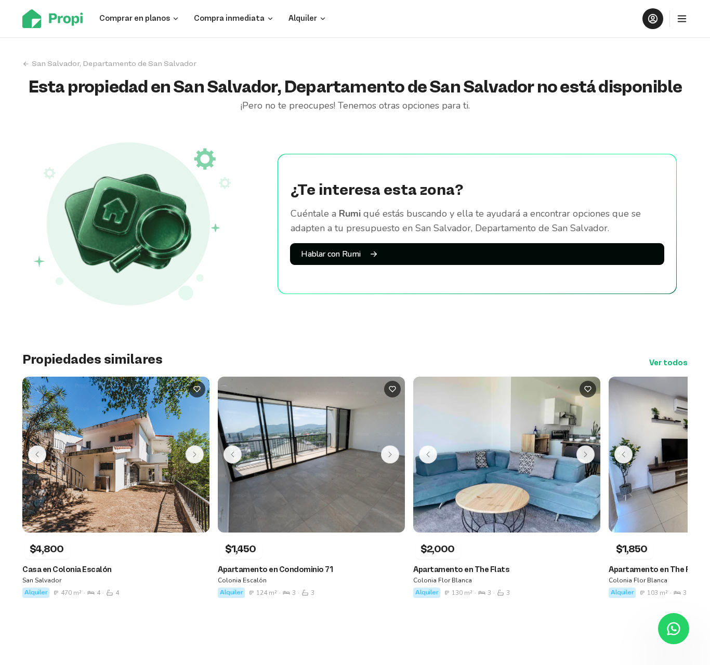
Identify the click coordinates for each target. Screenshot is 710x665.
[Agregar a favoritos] (197, 389)
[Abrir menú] (682, 18)
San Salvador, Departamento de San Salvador (114, 64)
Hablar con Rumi (331, 254)
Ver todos (668, 363)
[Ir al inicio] (55, 18)
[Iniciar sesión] (652, 18)
